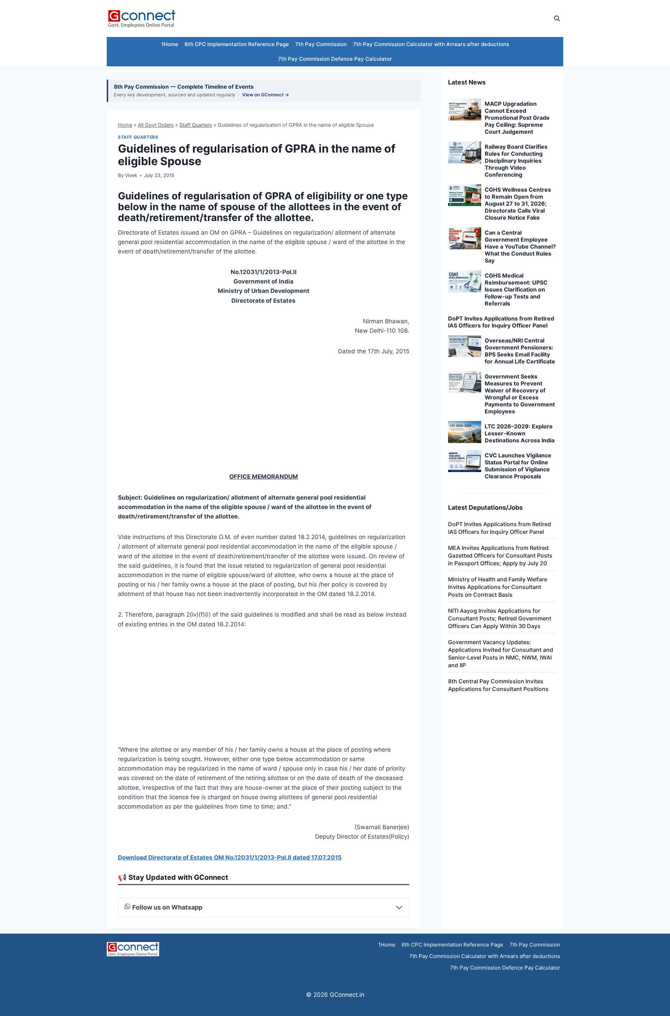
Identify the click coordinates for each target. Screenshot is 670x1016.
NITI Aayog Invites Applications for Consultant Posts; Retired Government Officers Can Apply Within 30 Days (499, 618)
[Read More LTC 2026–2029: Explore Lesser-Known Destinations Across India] (464, 432)
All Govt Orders (156, 125)
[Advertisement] (420, 18)
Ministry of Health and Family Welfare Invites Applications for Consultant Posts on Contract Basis (497, 587)
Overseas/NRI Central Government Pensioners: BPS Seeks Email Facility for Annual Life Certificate (520, 351)
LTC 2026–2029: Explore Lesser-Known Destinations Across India (519, 433)
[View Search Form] (557, 18)
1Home (169, 44)
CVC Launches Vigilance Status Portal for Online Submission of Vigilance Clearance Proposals (518, 466)
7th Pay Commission (321, 44)
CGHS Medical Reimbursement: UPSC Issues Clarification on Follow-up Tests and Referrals (516, 289)
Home (125, 125)
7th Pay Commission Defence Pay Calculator (335, 59)
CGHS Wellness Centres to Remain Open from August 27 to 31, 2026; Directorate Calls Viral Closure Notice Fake (518, 203)
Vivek (131, 175)
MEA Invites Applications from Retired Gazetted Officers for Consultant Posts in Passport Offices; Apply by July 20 (500, 555)
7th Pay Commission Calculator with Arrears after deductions (431, 44)
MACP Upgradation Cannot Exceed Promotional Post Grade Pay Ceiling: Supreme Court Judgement (517, 117)
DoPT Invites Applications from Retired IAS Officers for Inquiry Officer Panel (501, 322)
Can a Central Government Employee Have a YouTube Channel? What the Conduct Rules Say (520, 246)
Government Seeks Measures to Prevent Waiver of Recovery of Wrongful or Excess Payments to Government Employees (520, 394)
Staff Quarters (195, 125)
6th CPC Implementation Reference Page (237, 44)
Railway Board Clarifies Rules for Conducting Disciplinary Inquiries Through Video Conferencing (516, 160)
